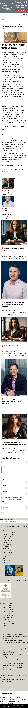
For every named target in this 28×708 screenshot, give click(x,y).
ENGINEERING (6, 538)
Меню (25, 15)
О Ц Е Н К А (6, 546)
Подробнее (16, 703)
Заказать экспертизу (21, 10)
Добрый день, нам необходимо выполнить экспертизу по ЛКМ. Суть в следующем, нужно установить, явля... (15, 649)
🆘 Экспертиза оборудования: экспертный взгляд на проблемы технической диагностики (13, 401)
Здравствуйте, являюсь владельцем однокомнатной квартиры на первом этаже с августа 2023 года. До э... (15, 636)
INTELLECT (6, 558)
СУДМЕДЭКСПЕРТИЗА (9, 532)
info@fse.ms (21, 7)
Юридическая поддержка (7, 519)
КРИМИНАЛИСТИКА (8, 530)
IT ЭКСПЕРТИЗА (7, 540)
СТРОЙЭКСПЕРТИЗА (8, 534)
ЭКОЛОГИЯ (6, 556)
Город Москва (7, 605)
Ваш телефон (4, 485)
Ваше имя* (4, 479)
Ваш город (4, 491)
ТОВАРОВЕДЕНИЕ (7, 552)
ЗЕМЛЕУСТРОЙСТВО (8, 536)
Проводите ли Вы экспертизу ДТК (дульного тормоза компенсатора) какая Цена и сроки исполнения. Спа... (15, 643)
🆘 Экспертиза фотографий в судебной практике (7, 192)
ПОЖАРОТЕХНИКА (8, 542)
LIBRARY (3, 19)
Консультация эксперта (6, 631)
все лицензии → (4, 600)
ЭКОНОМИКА (6, 548)
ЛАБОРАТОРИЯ (7, 554)
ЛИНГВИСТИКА (7, 550)
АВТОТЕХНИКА (7, 544)
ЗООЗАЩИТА (6, 560)
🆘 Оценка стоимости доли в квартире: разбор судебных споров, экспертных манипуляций (6, 213)
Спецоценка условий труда (7, 684)
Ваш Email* (4, 476)
